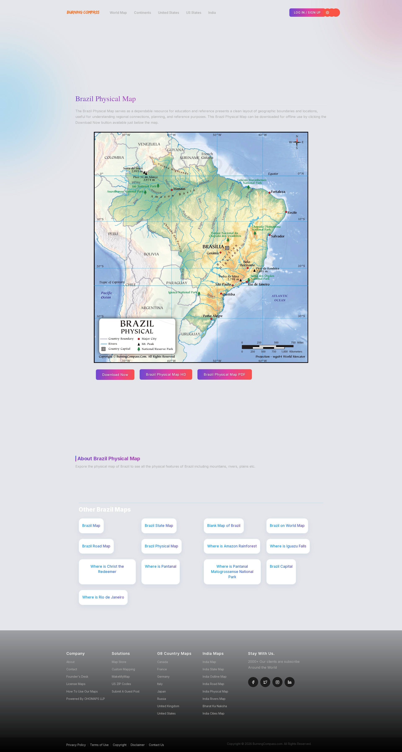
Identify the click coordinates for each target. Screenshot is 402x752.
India (212, 12)
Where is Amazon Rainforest (232, 546)
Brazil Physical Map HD (166, 374)
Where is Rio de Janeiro (103, 597)
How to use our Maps (82, 691)
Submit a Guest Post (125, 691)
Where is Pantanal (160, 566)
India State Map (213, 669)
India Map (209, 662)
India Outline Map (215, 676)
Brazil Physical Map (161, 546)
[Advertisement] (202, 54)
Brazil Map (91, 526)
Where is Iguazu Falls (288, 546)
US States (193, 12)
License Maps (75, 684)
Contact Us (156, 745)
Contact (71, 669)
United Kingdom (168, 706)
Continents (142, 12)
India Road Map (213, 684)
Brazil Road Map (96, 546)
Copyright (119, 745)
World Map (118, 12)
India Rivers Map (214, 698)
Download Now (115, 375)
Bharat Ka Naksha (215, 706)
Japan (161, 691)
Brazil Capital (281, 566)
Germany (163, 676)
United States (168, 12)
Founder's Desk (77, 676)
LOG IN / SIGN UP (307, 12)
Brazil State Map (159, 526)
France (162, 669)
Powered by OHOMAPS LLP (85, 698)
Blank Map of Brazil (223, 526)
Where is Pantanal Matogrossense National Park (232, 571)
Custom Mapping (123, 669)
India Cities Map (213, 713)
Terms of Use (99, 745)
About (70, 662)
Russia (161, 698)
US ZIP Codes (121, 684)
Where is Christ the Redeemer (107, 569)
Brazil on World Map (287, 526)
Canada (162, 662)
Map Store (119, 662)
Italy (160, 684)
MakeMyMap (121, 676)
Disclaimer (138, 745)
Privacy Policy (76, 745)
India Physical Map (215, 691)
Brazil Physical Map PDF (225, 374)
